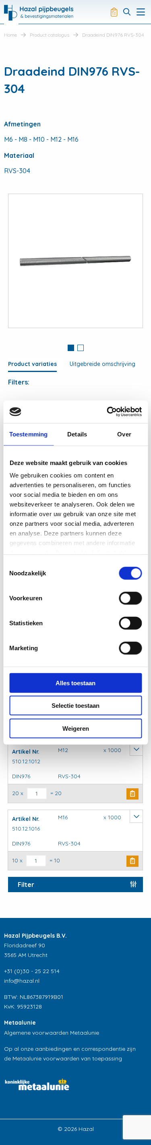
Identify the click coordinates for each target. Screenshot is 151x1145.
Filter (26, 884)
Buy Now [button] (132, 794)
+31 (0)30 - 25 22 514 (32, 971)
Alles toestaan (75, 682)
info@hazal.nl (21, 980)
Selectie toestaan (75, 705)
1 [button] (71, 348)
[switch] (130, 597)
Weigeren (75, 728)
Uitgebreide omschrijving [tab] (102, 364)
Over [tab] (124, 433)
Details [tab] (77, 433)
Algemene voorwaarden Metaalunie (51, 1032)
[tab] (71, 348)
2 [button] (80, 348)
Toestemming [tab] (28, 433)
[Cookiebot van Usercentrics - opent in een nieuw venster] (107, 412)
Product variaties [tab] (32, 364)
